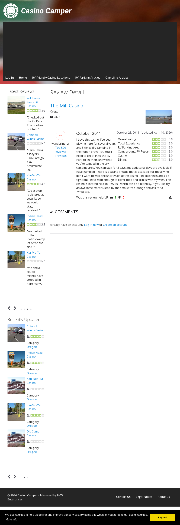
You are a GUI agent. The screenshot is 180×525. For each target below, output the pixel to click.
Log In (9, 78)
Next (14, 308)
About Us (164, 497)
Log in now (91, 225)
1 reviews (60, 156)
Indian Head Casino (35, 218)
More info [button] (11, 519)
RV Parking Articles (87, 78)
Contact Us (123, 497)
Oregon (32, 347)
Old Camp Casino (33, 433)
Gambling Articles (116, 78)
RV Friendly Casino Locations (51, 78)
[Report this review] (171, 198)
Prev (10, 308)
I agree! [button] (162, 517)
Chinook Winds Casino (35, 137)
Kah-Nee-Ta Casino (35, 381)
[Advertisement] (90, 47)
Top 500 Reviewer (60, 150)
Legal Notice (144, 497)
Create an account (115, 225)
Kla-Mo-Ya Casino (33, 177)
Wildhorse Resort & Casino (33, 102)
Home (23, 78)
